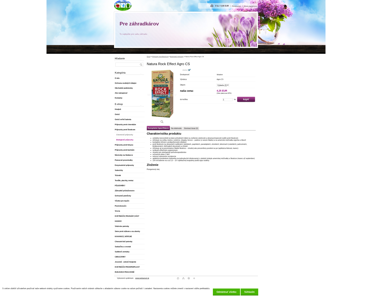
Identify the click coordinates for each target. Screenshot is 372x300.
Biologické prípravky (176, 56)
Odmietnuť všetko (226, 292)
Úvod (148, 56)
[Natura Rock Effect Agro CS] (162, 97)
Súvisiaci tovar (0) (191, 128)
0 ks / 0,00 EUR (222, 6)
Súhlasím (249, 292)
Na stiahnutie (176, 128)
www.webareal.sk (142, 278)
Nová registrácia (250, 6)
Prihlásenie (236, 6)
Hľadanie (120, 58)
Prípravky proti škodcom (160, 56)
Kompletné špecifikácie (158, 128)
